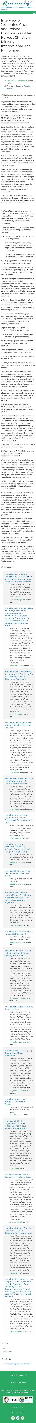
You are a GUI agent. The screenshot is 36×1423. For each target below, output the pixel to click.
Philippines (7, 1352)
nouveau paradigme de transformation (17, 1364)
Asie (4, 1348)
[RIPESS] (10, 1399)
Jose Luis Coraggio (16, 714)
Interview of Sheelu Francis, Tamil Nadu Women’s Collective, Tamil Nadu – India (18, 1230)
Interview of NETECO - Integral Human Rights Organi (15, 1101)
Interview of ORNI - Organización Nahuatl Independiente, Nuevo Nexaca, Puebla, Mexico (15, 1124)
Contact (18, 1410)
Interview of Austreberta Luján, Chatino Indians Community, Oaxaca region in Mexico (18, 819)
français (10, 89)
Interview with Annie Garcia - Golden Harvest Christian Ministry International (18, 953)
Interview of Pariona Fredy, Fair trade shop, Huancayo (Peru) (17, 873)
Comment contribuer (18, 1413)
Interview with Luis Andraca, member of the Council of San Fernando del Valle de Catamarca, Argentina (19, 675)
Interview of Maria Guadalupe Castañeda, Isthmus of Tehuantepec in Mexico (18, 781)
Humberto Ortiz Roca (17, 862)
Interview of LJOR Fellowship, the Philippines (18, 1008)
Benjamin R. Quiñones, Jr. (17, 81)
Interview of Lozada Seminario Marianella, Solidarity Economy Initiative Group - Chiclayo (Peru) (18, 848)
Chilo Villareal (15, 773)
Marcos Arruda (15, 666)
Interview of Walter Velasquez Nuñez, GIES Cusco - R (18, 932)
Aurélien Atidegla (16, 600)
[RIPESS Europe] (25, 1399)
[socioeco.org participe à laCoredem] (22, 1418)
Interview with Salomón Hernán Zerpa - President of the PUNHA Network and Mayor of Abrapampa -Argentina (17, 897)
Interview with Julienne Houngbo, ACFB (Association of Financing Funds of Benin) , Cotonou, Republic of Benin (18, 578)
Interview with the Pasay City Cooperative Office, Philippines (18, 1053)
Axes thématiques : (19, 1375)
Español (27, 86)
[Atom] (13, 1418)
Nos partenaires (18, 1407)
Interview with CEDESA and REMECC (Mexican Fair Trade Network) (18, 725)
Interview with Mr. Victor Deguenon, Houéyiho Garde (18, 1175)
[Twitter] (18, 1418)
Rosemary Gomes (16, 1332)
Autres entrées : (19, 1383)
